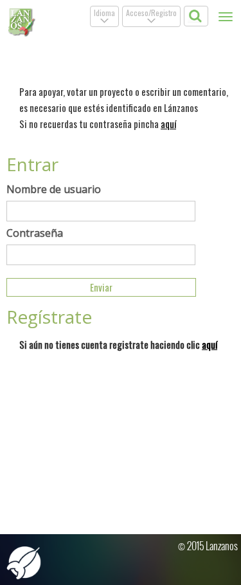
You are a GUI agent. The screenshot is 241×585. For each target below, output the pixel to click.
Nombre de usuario (53, 189)
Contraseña (34, 233)
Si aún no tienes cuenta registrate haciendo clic (118, 344)
